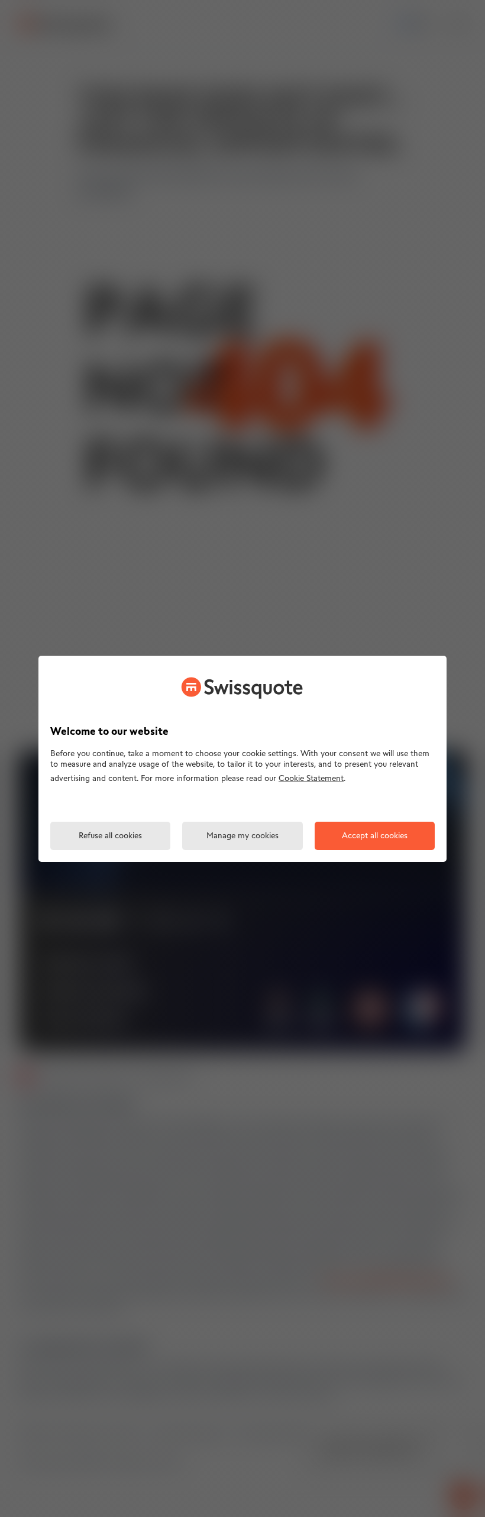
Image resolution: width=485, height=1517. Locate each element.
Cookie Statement (311, 778)
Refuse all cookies (110, 836)
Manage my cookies (242, 836)
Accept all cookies (375, 836)
